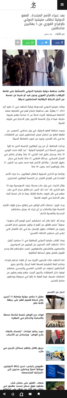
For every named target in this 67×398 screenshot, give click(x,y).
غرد (42, 42)
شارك (57, 42)
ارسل (28, 42)
